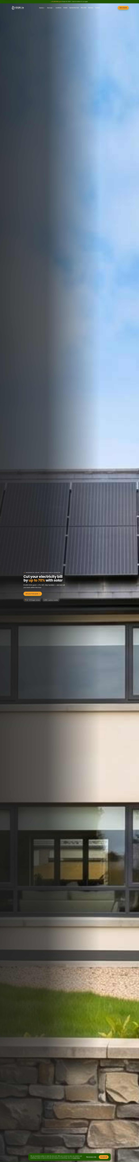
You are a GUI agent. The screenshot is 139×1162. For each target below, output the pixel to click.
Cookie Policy (76, 1158)
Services (49, 8)
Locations (58, 8)
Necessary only (91, 1157)
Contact (97, 8)
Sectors (41, 8)
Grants (65, 8)
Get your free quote (32, 594)
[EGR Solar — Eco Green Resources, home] (18, 8)
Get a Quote (123, 8)
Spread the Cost (74, 8)
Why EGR (83, 8)
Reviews (90, 8)
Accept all (103, 1157)
